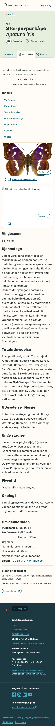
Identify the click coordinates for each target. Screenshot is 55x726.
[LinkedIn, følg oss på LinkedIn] (25, 694)
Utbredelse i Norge (13, 118)
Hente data (7, 722)
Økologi (8, 137)
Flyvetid (8, 130)
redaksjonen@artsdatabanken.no (28, 643)
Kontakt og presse (20, 634)
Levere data (20, 722)
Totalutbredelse (12, 112)
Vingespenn (10, 100)
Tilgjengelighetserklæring (37, 717)
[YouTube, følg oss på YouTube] (30, 694)
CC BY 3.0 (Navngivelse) (28, 560)
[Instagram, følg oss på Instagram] (19, 694)
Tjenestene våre (19, 629)
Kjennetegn (10, 106)
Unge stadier (10, 124)
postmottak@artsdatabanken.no (27, 671)
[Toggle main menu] (45, 5)
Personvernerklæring (12, 717)
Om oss (15, 625)
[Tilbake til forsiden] (16, 6)
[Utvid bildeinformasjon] (8, 179)
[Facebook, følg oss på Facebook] (14, 694)
